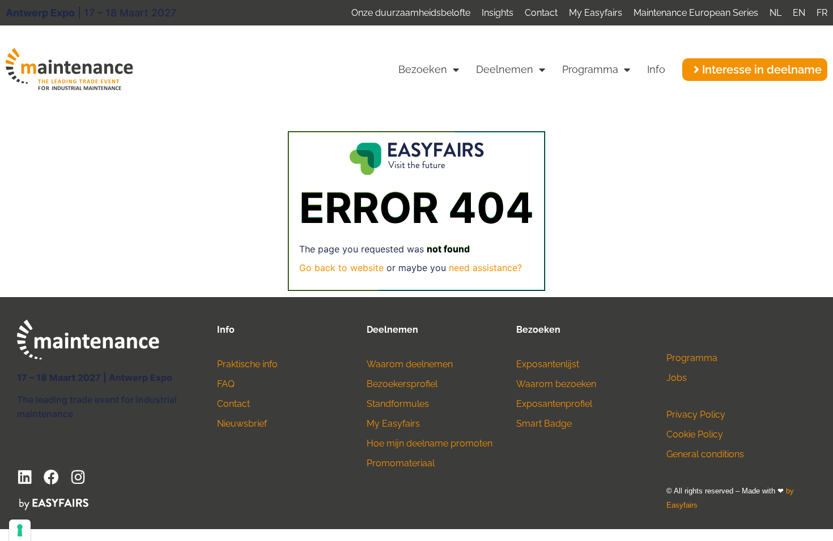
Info (656, 69)
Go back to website (341, 267)
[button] (754, 69)
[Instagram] (78, 476)
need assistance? (485, 267)
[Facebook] (51, 476)
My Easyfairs (595, 12)
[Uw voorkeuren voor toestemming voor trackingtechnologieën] (20, 530)
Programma (590, 69)
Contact (541, 12)
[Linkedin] (24, 476)
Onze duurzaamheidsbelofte (410, 12)
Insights (497, 12)
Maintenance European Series (696, 12)
